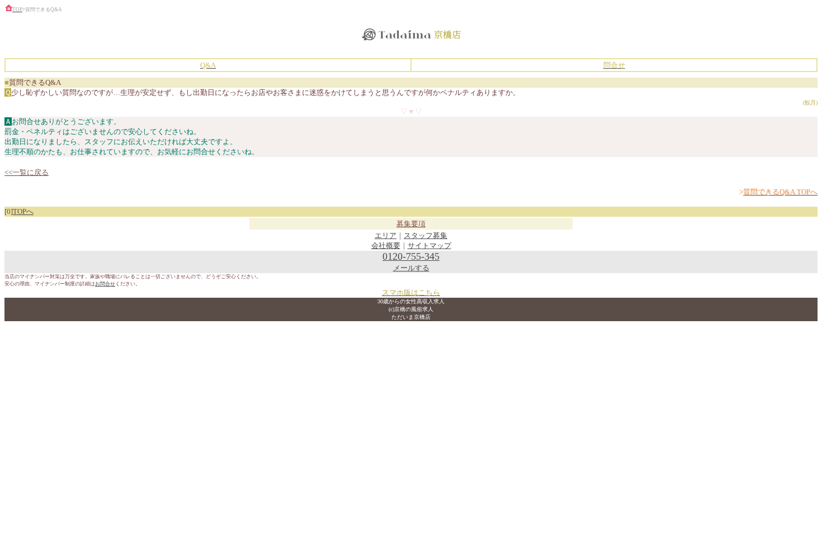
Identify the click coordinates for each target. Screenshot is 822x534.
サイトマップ (429, 245)
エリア (385, 235)
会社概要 (385, 245)
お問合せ (105, 284)
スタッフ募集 (425, 235)
